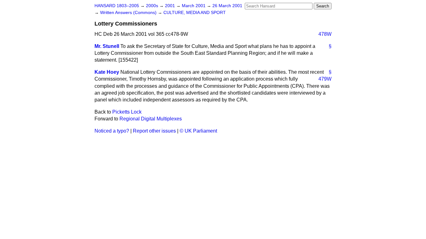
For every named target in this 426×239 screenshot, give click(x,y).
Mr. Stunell (106, 46)
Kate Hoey (106, 72)
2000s (152, 5)
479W (325, 79)
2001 (170, 5)
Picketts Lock (127, 112)
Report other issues (154, 131)
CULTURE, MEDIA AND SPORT (194, 12)
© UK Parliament (198, 131)
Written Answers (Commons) (129, 12)
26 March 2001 (227, 5)
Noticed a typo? (111, 131)
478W (325, 34)
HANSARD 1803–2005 (116, 5)
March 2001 (194, 5)
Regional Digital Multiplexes (150, 118)
